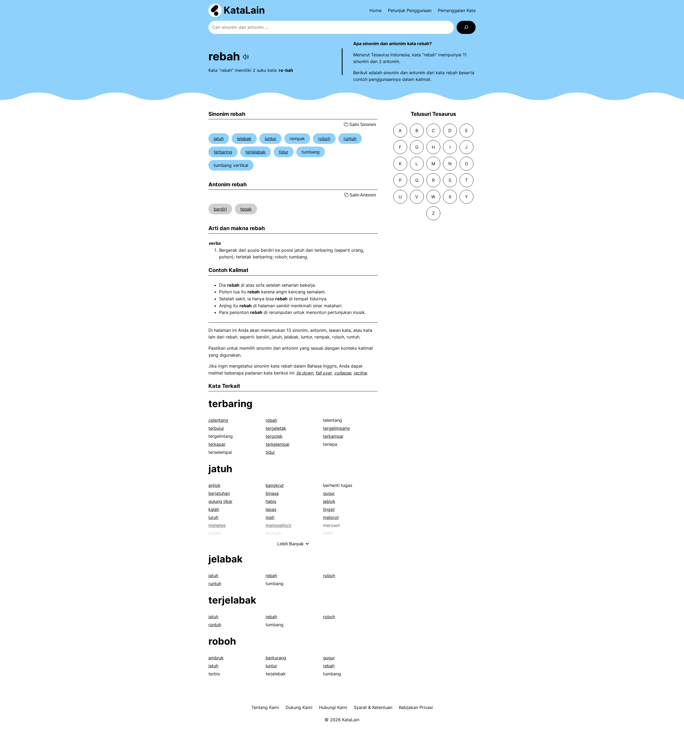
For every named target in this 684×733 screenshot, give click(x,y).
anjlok (214, 485)
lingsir (329, 509)
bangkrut (275, 485)
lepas (271, 509)
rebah (271, 420)
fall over (324, 373)
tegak (246, 209)
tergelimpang (336, 428)
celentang (218, 420)
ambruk (216, 657)
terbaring (223, 152)
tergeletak (276, 428)
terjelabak (256, 152)
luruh (213, 517)
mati (270, 517)
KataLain (244, 10)
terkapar (217, 444)
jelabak (244, 138)
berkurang (276, 657)
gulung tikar (220, 501)
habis (271, 501)
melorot (331, 517)
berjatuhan (219, 493)
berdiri (220, 209)
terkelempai (277, 444)
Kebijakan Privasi (416, 707)
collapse (342, 373)
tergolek (274, 436)
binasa (272, 493)
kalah (213, 509)
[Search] (466, 27)
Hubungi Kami (333, 707)
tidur (283, 152)
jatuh (219, 138)
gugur (329, 493)
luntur (270, 138)
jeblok (329, 501)
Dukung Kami (299, 707)
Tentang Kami (265, 707)
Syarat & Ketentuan (373, 707)
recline (360, 373)
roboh (324, 138)
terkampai (333, 436)
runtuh (350, 138)
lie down (304, 373)
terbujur (216, 428)
